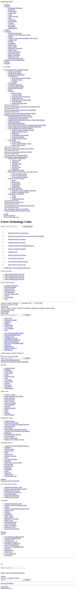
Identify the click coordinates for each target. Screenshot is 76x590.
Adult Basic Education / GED (13, 487)
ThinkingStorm (12, 28)
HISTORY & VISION (15, 73)
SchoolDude (11, 26)
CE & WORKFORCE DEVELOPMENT (20, 128)
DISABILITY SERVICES (12, 340)
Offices (6, 410)
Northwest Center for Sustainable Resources (21, 245)
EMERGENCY (9, 346)
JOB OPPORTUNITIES (15, 88)
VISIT (7, 360)
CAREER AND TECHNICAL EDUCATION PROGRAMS (26, 120)
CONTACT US (9, 336)
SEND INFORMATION (17, 573)
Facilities (10, 41)
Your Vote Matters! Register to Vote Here (16, 209)
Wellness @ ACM (13, 56)
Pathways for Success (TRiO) (13, 462)
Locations (7, 406)
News (6, 299)
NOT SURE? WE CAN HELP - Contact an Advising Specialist (27, 125)
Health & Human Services (19, 132)
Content (3, 576)
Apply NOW (4, 586)
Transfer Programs (9, 426)
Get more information (7, 583)
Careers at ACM (9, 289)
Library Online (12, 21)
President (14, 81)
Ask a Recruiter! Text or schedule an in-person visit (19, 205)
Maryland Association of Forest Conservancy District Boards (26, 236)
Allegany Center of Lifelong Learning (19, 35)
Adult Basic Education (14, 33)
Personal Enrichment (14, 51)
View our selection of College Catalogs (15, 155)
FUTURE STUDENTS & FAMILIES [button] (12, 362)
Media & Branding (9, 408)
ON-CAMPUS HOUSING (16, 170)
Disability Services (9, 290)
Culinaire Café (12, 40)
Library (14, 195)
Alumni (10, 36)
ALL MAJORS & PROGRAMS (18, 118)
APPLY (3, 360)
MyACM (7, 6)
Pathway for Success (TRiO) (20, 192)
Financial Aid (16, 182)
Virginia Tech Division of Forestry (18, 261)
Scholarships (15, 185)
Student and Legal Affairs (19, 103)
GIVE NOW (4, 306)
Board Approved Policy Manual (21, 78)
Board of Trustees (17, 80)
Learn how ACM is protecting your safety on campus (20, 113)
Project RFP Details (14, 53)
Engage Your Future (7, 1)
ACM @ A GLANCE (14, 71)
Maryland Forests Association (16, 239)
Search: (3, 226)
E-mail (10, 15)
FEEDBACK (8, 350)
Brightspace (11, 10)
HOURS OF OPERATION (16, 75)
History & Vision (9, 401)
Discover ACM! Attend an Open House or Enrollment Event (22, 106)
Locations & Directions (11, 285)
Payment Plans (16, 184)
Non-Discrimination (10, 287)
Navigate (10, 23)
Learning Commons (10, 456)
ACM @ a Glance (9, 394)
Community (7, 31)
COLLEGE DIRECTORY (16, 86)
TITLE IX (7, 345)
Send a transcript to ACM (19, 174)
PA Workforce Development (20, 135)
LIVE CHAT (5, 313)
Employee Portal (13, 16)
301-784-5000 (5, 311)
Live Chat (7, 66)
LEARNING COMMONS (16, 194)
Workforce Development (11, 497)
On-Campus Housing (10, 459)
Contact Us (27, 308)
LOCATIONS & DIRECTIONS (14, 333)
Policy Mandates (9, 292)
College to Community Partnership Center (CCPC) (23, 38)
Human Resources (17, 98)
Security (6, 62)
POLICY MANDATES (11, 341)
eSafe (9, 18)
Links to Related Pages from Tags (14, 274)
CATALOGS (12, 140)
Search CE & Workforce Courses (21, 143)
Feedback (35, 308)
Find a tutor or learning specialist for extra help (18, 152)
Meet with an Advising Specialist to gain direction (19, 148)
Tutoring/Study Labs (18, 199)
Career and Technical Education (10, 481)
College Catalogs (9, 436)
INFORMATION (14, 360)
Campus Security (17, 95)
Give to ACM (8, 326)
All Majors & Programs (11, 423)
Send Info (7, 63)
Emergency (42, 308)
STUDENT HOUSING (15, 85)
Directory (3, 532)
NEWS (10, 90)
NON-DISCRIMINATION (12, 335)
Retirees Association (14, 55)
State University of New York (16, 265)
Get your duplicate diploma (20, 177)
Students (6, 4)
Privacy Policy (50, 308)
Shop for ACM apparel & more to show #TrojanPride (20, 110)
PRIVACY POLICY (10, 348)
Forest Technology (9, 215)
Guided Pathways (9, 421)
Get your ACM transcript (19, 175)
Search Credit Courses (18, 145)
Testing (14, 197)
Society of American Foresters (17, 249)
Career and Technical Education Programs (16, 424)
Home (6, 214)
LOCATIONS (12, 83)
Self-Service (11, 25)
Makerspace (15, 133)
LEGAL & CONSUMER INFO (14, 343)
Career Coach (12, 13)
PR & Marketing (17, 101)
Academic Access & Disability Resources (24, 190)
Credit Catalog (16, 142)
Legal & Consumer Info (11, 294)
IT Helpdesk (11, 20)
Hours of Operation (10, 403)
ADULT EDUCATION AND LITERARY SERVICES (24, 127)
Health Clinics (12, 45)
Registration (15, 169)
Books (14, 180)
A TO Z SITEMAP (10, 553)
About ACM (8, 318)
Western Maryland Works (15, 58)
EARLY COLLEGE (14, 122)
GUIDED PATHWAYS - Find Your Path (20, 117)
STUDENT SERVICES (15, 189)
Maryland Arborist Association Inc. (18, 233)
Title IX (6, 295)
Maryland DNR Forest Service (17, 255)
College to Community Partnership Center (16, 508)
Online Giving (12, 50)
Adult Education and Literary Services (15, 429)
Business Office (16, 93)
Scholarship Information (15, 8)
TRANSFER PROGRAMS (16, 123)
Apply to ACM (16, 160)
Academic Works (9, 368)
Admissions (15, 162)
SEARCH (27, 315)
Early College (8, 428)
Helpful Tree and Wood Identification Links (17, 268)
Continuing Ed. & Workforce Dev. (14, 60)
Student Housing (9, 415)
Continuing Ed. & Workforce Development (17, 431)
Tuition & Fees (16, 187)
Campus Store (12, 11)
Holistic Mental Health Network (13, 202)
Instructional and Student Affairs (21, 100)
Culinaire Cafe (8, 510)
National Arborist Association (16, 242)
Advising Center (17, 163)
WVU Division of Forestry (16, 258)
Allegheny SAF (12, 252)
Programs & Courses (10, 320)
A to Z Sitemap (8, 297)
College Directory (9, 399)
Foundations (11, 43)
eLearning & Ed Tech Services (21, 96)
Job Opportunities (9, 404)
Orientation (15, 165)
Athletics (7, 30)
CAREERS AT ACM (10, 338)
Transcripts (7, 473)
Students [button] (25, 362)
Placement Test (16, 167)
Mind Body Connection (15, 48)
